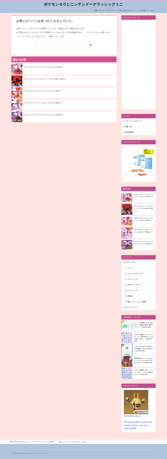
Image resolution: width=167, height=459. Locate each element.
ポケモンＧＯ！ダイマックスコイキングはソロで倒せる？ (44, 67)
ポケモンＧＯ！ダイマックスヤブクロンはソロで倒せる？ (44, 115)
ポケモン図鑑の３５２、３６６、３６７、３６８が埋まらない (143, 372)
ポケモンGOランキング (132, 416)
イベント (130, 268)
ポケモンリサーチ (134, 285)
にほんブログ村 (130, 428)
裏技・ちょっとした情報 (136, 302)
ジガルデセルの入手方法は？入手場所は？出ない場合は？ (143, 349)
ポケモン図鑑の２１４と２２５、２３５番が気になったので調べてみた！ (143, 338)
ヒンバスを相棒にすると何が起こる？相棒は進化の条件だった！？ (143, 325)
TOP (33, 442)
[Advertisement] (138, 64)
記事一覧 (128, 127)
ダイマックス (132, 279)
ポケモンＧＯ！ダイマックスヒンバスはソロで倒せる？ (43, 103)
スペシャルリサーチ (135, 274)
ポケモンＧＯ (130, 262)
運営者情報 (129, 132)
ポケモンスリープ (132, 307)
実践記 (129, 296)
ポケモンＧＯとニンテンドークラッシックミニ (83, 4)
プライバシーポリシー (133, 121)
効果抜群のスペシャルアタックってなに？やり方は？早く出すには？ (143, 360)
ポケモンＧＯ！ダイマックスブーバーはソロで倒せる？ (43, 91)
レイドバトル (132, 290)
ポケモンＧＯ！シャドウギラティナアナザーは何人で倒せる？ (45, 79)
